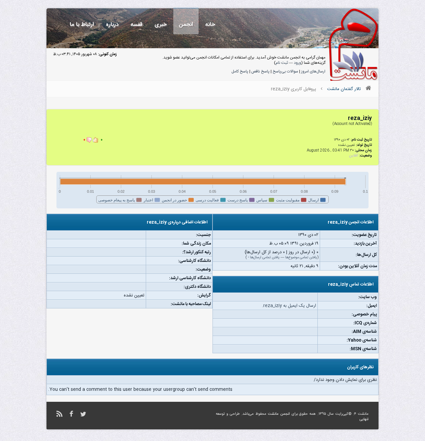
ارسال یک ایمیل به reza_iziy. (289, 305)
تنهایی (364, 419)
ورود (297, 62)
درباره (112, 24)
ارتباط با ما (82, 24)
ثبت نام (282, 62)
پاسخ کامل (239, 71)
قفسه (136, 24)
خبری (160, 24)
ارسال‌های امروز (313, 71)
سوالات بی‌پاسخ (285, 71)
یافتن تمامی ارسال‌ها (265, 258)
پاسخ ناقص (260, 71)
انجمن (186, 24)
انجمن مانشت (279, 414)
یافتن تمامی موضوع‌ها (301, 258)
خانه (210, 24)
